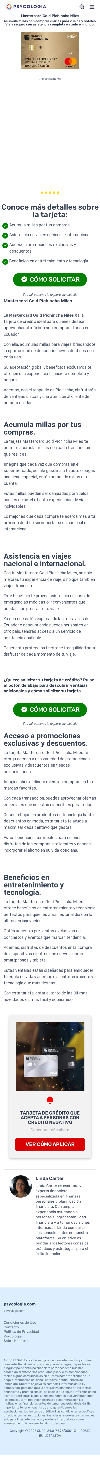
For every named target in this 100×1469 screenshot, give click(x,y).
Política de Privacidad (21, 1332)
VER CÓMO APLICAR (50, 1144)
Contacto (11, 1327)
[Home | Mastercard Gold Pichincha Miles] (26, 7)
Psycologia (13, 1336)
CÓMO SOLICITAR (54, 279)
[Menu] (92, 7)
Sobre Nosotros (16, 1341)
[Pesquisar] (82, 7)
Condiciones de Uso (20, 1322)
